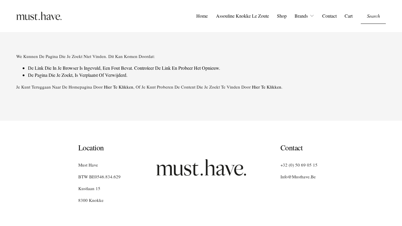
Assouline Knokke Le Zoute (242, 16)
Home (202, 16)
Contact (329, 16)
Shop (282, 16)
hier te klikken (118, 87)
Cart (349, 16)
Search (373, 16)
